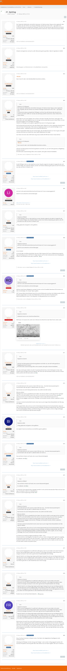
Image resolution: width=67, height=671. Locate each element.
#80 (64, 635)
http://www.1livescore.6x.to (22, 202)
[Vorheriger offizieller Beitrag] (61, 183)
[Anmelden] (62, 1)
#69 (64, 276)
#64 (64, 100)
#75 (64, 475)
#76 (64, 500)
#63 (64, 73)
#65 (64, 161)
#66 (64, 188)
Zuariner (28, 154)
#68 (64, 237)
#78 (64, 573)
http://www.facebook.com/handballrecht (40, 179)
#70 (64, 308)
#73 (64, 417)
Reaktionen (5, 62)
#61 (64, 21)
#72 (64, 383)
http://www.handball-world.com (40, 176)
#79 (64, 600)
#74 (64, 443)
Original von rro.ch (40, 343)
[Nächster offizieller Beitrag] (64, 183)
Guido (19, 76)
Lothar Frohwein (30, 267)
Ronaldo (28, 299)
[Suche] (58, 1)
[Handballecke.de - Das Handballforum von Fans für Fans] (1, 1)
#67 (64, 211)
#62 (64, 48)
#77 (64, 548)
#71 (64, 352)
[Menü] (65, 1)
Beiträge (4, 36)
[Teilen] (65, 17)
